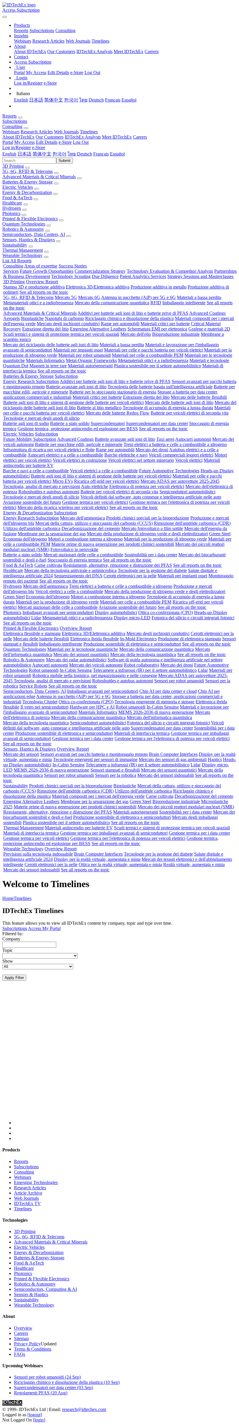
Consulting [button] (12, 126)
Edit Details (58, 72)
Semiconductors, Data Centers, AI (33, 234)
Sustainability (14, 244)
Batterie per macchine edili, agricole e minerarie (78, 444)
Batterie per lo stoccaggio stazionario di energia (112, 391)
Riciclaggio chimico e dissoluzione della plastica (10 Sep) (66, 1382)
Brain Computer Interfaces (173, 754)
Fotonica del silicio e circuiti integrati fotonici (193, 617)
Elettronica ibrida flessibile (94, 638)
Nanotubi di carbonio (64, 318)
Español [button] (117, 153)
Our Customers (61, 51)
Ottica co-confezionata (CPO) (165, 612)
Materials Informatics (45, 360)
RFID (155, 302)
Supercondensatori (108, 423)
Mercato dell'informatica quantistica (159, 717)
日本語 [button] (24, 153)
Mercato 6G (89, 297)
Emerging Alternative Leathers (98, 328)
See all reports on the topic (44, 292)
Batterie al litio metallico (99, 407)
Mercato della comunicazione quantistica (112, 302)
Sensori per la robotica (115, 775)
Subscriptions (41, 30)
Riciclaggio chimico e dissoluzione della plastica (129, 318)
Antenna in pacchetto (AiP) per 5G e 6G (138, 297)
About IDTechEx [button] (18, 136)
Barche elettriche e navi (125, 454)
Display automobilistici (116, 612)
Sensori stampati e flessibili (115, 769)
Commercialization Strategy (100, 271)
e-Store (76, 72)
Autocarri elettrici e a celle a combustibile (65, 454)
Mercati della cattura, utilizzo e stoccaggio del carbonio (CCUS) (94, 523)
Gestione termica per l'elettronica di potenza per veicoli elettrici (172, 738)
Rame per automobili (120, 323)
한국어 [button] (59, 153)
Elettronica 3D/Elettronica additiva (97, 286)
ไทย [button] (72, 153)
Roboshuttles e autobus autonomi (48, 491)
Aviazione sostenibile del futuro (32, 502)
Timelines (100, 41)
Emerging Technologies (36, 1182)
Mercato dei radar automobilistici (76, 659)
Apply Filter (14, 977)
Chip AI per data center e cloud (168, 691)
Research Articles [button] (37, 131)
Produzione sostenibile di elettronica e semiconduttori (132, 643)
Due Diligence (105, 276)
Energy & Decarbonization (27, 192)
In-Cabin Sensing (76, 670)
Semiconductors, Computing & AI (45, 1289)
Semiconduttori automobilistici (187, 491)
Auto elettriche (94, 486)
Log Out (92, 72)
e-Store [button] (65, 142)
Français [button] (101, 153)
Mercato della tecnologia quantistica (143, 654)
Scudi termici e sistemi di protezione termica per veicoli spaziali (61, 334)
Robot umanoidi (44, 670)
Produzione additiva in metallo (159, 286)
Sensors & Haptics (31, 1294)
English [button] (9, 153)
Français (112, 99)
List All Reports (16, 260)
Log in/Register (28, 83)
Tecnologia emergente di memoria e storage (154, 701)
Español (129, 99)
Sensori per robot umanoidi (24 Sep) (47, 1377)
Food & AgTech (17, 197)
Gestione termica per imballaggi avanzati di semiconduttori (114, 832)
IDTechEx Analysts (94, 51)
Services (11, 271)
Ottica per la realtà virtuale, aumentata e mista (120, 864)
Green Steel (220, 533)
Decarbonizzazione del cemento (90, 528)
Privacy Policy (27, 1343)
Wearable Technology (22, 255)
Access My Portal (44, 928)
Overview (23, 1328)
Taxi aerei (165, 439)
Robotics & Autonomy (23, 229)
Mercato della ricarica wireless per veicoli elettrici (62, 507)
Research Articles (48, 41)
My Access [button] (24, 142)
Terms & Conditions (32, 1349)
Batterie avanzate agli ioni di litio (76, 386)
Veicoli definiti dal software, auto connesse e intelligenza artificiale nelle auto (150, 496)
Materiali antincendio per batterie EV (79, 827)
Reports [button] (9, 115)
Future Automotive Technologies (169, 470)
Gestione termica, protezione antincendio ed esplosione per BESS (77, 428)
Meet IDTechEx (128, 51)
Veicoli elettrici (189, 460)
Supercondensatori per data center (157, 423)
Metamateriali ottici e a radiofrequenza (38, 302)
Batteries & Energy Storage (27, 181)
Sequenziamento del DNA (78, 575)
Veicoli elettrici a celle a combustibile (104, 470)
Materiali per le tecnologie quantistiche (82, 649)
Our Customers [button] (50, 136)
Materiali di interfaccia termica (142, 733)
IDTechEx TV (27, 1203)
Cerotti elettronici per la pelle (130, 575)
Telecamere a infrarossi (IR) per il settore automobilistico (145, 670)
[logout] (34, 1414)
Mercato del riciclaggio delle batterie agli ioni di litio (51, 344)
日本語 (36, 99)
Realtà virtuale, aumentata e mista (194, 864)
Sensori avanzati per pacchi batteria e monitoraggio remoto (94, 754)
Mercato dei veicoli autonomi (96, 664)
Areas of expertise (40, 265)
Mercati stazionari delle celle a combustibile (83, 554)
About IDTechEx (30, 51)
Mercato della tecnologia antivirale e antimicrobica (70, 570)
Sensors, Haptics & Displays (28, 239)
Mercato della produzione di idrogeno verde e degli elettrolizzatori (147, 533)
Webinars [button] (11, 131)
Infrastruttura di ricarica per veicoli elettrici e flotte (49, 449)
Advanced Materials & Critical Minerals (39, 176)
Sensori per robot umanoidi (179, 680)
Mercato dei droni (152, 449)
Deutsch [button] (84, 153)
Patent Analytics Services (143, 276)
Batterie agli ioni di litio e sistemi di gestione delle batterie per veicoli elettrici (73, 402)
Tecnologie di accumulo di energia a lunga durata (168, 407)
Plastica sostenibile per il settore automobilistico (157, 365)
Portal (19, 72)
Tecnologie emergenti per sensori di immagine (95, 759)
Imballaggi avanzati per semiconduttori (58, 612)
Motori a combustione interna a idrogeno (85, 538)
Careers (152, 51)
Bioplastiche (32, 318)
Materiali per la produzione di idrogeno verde (165, 538)
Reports (21, 30)
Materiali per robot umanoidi (84, 355)
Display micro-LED (132, 617)
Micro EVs (62, 481)
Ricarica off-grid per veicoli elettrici (106, 481)
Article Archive (28, 1192)
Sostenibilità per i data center (150, 554)
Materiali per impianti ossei (78, 349)
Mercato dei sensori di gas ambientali (173, 759)
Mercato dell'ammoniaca (82, 517)
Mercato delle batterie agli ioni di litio (179, 402)
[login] (39, 1419)
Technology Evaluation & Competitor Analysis (170, 271)
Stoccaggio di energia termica (75, 559)
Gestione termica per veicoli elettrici (95, 502)
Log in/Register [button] (16, 147)
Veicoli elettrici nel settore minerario (141, 460)
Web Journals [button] (66, 131)
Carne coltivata (48, 565)
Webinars (22, 41)
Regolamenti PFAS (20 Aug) (40, 1392)
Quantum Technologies (23, 223)
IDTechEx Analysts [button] (83, 136)
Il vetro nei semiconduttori (44, 706)
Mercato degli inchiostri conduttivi (68, 323)
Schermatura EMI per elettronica (157, 328)
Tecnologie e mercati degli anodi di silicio (41, 418)
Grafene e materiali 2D (209, 328)
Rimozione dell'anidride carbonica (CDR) (192, 523)
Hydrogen (11, 208)
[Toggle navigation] (4, 17)
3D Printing (13, 166)
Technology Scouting (71, 276)
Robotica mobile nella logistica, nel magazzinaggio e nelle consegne (94, 675)
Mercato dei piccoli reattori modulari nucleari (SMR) (186, 806)
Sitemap (21, 1338)
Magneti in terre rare (48, 365)
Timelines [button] (89, 131)
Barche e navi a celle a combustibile (36, 470)
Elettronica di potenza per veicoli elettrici (146, 486)
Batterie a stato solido (69, 423)
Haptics (215, 759)
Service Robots (33, 685)
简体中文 (53, 99)
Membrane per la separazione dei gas (52, 533)
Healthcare (12, 202)
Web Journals (78, 41)
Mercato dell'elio (135, 334)
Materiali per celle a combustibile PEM (147, 355)
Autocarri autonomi (193, 439)
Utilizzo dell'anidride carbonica (31, 528)
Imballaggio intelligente (183, 302)
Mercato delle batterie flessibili (199, 397)
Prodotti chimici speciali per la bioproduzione (147, 517)
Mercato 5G (66, 297)
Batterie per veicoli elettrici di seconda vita (190, 412)
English (21, 99)
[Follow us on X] (125, 1058)
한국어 (71, 99)
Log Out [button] (81, 142)
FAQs (19, 1354)
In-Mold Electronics (138, 638)
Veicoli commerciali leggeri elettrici (181, 454)
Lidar (36, 617)
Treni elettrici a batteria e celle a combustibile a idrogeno (175, 444)
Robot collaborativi (141, 664)
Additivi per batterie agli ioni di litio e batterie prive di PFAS (133, 313)
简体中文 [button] (42, 153)
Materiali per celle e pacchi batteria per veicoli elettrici (153, 349)
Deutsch (96, 99)
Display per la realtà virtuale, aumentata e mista (97, 859)
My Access (36, 72)
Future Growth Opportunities (46, 271)
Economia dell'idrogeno (25, 538)
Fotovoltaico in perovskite (74, 549)
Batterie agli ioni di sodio (26, 423)
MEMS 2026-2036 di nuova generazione (156, 712)
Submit (65, 160)
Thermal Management (22, 250)
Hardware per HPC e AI (92, 706)
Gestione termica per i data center (82, 738)
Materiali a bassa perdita (199, 297)
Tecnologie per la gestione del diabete (152, 570)
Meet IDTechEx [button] (117, 136)
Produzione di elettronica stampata (189, 638)
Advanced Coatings (207, 313)
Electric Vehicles (17, 187)
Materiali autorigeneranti (90, 365)
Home (8, 898)
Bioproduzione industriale (176, 334)
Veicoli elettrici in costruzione (80, 460)
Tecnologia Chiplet (39, 701)
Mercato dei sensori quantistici (81, 654)
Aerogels (11, 318)
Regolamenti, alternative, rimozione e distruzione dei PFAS (117, 565)
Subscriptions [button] (14, 121)
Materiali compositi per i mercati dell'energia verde (98, 796)
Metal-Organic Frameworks (91, 360)
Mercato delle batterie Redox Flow (118, 412)
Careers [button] (140, 136)
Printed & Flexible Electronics (30, 218)
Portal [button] (7, 142)
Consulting (65, 30)
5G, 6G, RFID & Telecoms (27, 171)
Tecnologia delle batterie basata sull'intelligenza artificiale (160, 386)
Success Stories (73, 265)
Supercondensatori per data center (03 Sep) (53, 1387)
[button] (22, 25)
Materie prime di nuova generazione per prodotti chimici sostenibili (112, 544)
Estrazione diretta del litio (45, 328)
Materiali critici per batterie (165, 323)
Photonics (11, 213)
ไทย (83, 99)
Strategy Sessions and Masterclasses (200, 276)
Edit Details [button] (46, 142)
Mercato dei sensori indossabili (165, 775)
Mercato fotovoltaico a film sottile (152, 528)
